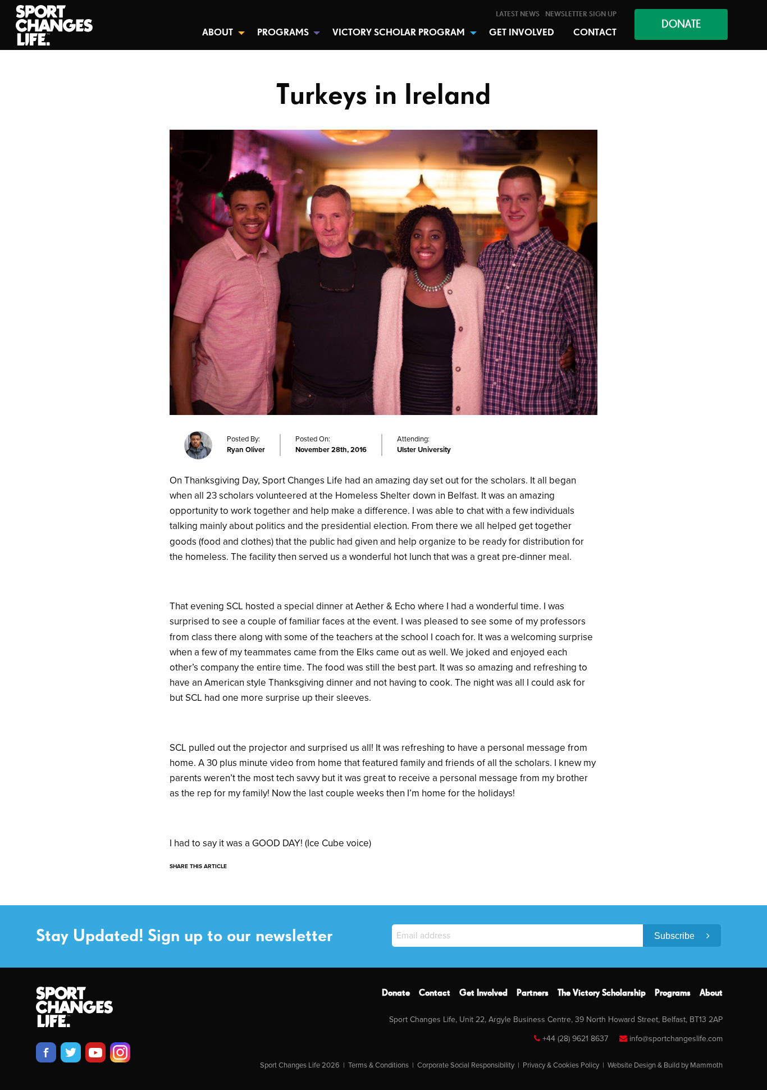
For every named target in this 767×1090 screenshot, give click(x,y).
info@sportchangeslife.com (676, 1038)
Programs (673, 993)
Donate (396, 993)
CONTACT (595, 33)
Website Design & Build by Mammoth (665, 1065)
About (711, 993)
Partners (533, 993)
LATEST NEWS (518, 14)
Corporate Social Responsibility (465, 1065)
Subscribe (675, 936)
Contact (434, 993)
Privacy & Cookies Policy (561, 1065)
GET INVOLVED (521, 33)
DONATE (681, 24)
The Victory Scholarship (602, 993)
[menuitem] (517, 14)
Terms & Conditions (378, 1065)
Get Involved (483, 993)
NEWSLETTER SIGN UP (581, 14)
